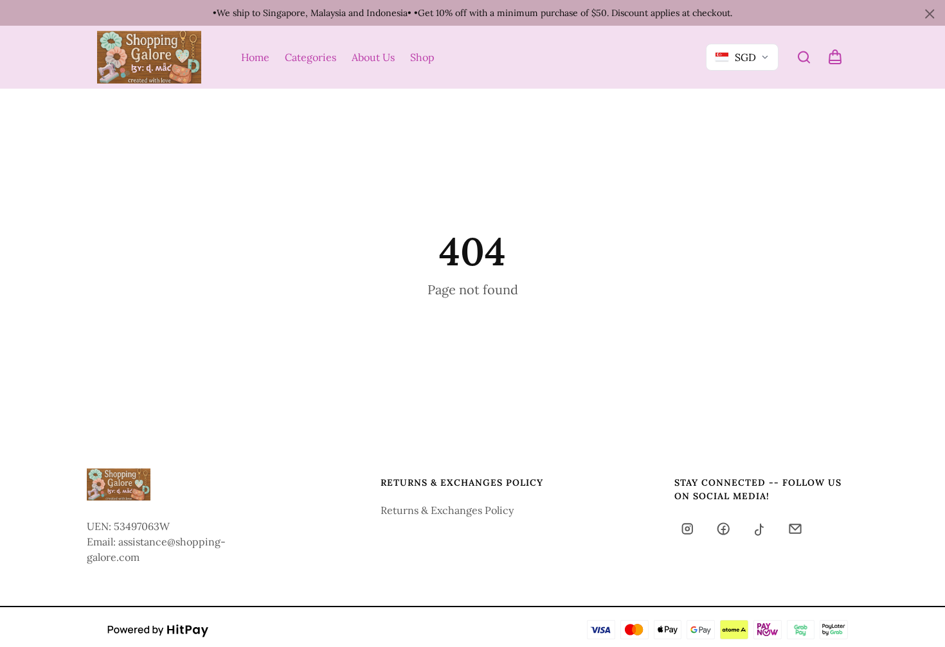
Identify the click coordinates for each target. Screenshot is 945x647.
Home (255, 57)
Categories (310, 57)
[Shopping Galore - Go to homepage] (149, 57)
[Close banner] (929, 14)
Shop (422, 57)
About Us (373, 57)
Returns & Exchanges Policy (447, 510)
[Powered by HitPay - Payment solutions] (158, 629)
